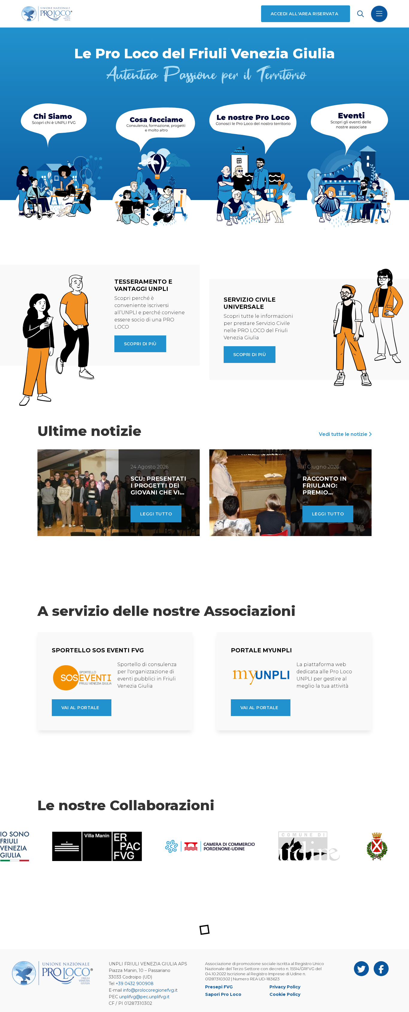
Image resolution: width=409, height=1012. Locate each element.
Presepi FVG (219, 987)
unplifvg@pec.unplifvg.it (144, 996)
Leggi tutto (156, 514)
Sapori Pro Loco (223, 994)
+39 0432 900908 (135, 983)
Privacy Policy (284, 987)
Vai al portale (80, 707)
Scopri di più (140, 344)
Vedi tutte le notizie (344, 434)
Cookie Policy (284, 994)
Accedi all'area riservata (304, 13)
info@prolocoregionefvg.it (150, 990)
